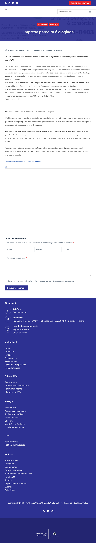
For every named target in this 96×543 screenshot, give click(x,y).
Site (68, 249)
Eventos (8, 487)
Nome (10, 249)
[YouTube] (17, 3)
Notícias (8, 355)
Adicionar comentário (17, 258)
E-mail (39, 249)
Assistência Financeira (15, 411)
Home (7, 348)
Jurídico (8, 480)
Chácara (9, 421)
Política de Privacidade (15, 445)
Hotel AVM (10, 477)
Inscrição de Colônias (15, 424)
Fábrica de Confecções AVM (18, 473)
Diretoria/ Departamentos (17, 385)
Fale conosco (11, 358)
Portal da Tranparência (15, 364)
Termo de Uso (11, 441)
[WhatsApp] (6, 3)
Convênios (42, 25)
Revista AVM (11, 361)
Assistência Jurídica (14, 414)
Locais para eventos (14, 427)
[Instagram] (13, 3)
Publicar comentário (16, 288)
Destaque (54, 25)
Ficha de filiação (12, 368)
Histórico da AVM (13, 392)
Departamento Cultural (15, 483)
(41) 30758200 (20, 312)
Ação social (10, 407)
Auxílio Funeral (11, 417)
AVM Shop (10, 490)
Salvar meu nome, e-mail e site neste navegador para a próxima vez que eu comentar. (41, 281)
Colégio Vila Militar (14, 470)
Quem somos (11, 382)
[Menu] (90, 11)
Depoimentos (11, 467)
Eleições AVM (11, 460)
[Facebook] (9, 3)
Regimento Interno (13, 388)
